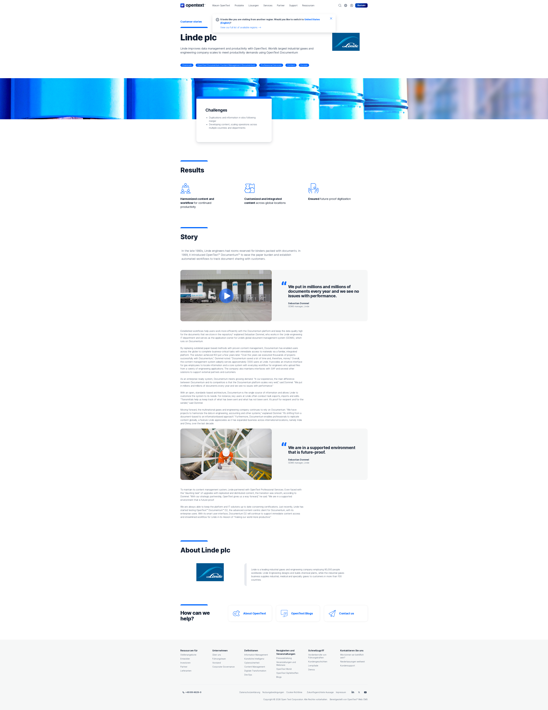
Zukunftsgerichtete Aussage (320, 692)
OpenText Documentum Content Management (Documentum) (226, 65)
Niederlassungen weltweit (352, 661)
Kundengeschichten (317, 661)
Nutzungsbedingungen (273, 692)
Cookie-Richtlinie (294, 692)
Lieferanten (185, 670)
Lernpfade (313, 665)
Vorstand (216, 662)
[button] (221, 5)
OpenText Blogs (302, 613)
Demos (311, 669)
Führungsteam (219, 659)
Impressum (341, 692)
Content (291, 65)
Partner (183, 666)
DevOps (248, 674)
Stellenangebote (188, 655)
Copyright (268, 699)
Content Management (254, 666)
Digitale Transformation (255, 670)
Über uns (216, 655)
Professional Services (271, 65)
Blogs (279, 677)
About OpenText (254, 613)
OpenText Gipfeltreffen (287, 673)
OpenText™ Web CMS (357, 699)
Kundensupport (347, 665)
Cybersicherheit (251, 662)
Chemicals (187, 65)
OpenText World (284, 669)
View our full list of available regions (238, 27)
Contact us (346, 613)
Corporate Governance (223, 666)
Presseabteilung (284, 658)
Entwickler (185, 659)
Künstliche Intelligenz (254, 659)
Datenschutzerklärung (249, 692)
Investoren (185, 662)
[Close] (331, 18)
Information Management (256, 655)
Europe (304, 65)
